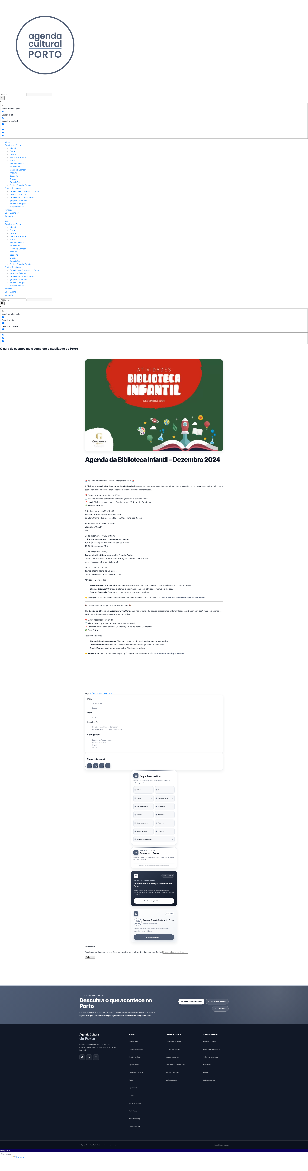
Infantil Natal (96, 693)
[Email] (107, 765)
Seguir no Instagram (152, 937)
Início (7, 142)
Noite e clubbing (134, 1118)
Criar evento (222, 1008)
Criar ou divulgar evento (211, 1049)
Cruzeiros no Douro (173, 1049)
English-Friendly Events (20, 185)
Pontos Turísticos (13, 188)
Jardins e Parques (18, 203)
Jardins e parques (172, 1072)
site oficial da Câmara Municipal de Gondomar (183, 597)
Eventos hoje (133, 1041)
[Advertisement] (154, 470)
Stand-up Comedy (18, 170)
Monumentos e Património (22, 197)
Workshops (15, 166)
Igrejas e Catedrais (18, 200)
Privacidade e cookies (222, 1145)
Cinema (13, 179)
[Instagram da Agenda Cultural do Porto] (82, 1057)
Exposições (15, 182)
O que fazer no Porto (173, 1041)
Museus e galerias (172, 1057)
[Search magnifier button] (2, 98)
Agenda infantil (134, 1064)
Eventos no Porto (13, 145)
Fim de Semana (17, 163)
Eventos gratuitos (135, 1057)
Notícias (8, 210)
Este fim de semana (136, 1049)
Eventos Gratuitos (18, 157)
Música (13, 154)
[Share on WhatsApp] (101, 765)
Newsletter (207, 1064)
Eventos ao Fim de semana (102, 740)
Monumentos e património (175, 1064)
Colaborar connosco (210, 1057)
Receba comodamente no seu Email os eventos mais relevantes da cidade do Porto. (123, 952)
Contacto (9, 216)
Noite (12, 160)
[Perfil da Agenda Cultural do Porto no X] (96, 1057)
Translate (20, 1157)
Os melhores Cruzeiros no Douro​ (24, 191)
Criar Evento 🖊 (12, 213)
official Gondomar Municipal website (167, 653)
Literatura (95, 747)
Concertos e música (136, 1072)
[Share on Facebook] (89, 765)
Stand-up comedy (135, 1103)
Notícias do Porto (209, 1041)
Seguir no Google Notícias (152, 901)
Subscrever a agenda (218, 1001)
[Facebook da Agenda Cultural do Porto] (89, 1057)
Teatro (13, 151)
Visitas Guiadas (17, 207)
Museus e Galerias (18, 194)
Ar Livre (13, 173)
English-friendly (134, 1126)
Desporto (14, 176)
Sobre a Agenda (209, 1080)
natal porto (108, 693)
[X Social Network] (95, 765)
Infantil (13, 148)
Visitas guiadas (171, 1080)
